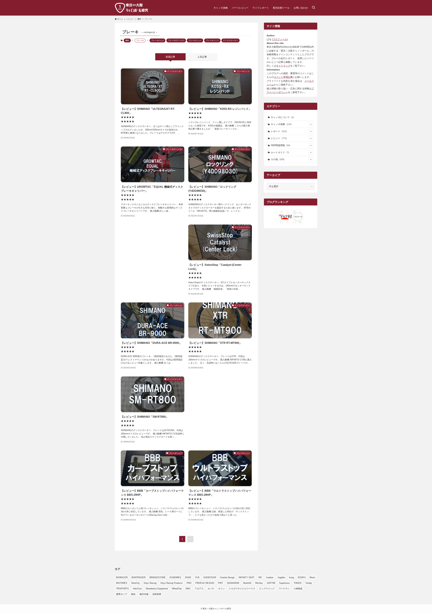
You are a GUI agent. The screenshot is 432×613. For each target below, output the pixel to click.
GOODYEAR (209, 577)
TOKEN (297, 583)
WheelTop (177, 588)
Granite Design (227, 577)
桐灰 (133, 594)
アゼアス (199, 588)
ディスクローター (230, 40)
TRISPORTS (122, 588)
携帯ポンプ (121, 594)
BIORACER (122, 577)
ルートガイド (280, 152)
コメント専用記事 (283, 77)
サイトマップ (283, 65)
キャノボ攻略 (281, 124)
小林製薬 (298, 588)
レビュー (279, 138)
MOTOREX (121, 583)
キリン (221, 588)
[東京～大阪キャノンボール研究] (131, 8)
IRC (260, 577)
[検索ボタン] (313, 8)
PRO (189, 583)
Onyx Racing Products (171, 583)
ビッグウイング (267, 588)
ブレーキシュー (194, 40)
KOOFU (302, 577)
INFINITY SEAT (246, 577)
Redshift (247, 583)
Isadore (269, 577)
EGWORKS (175, 577)
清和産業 (156, 594)
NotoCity (135, 583)
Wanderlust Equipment (157, 588)
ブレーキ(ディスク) (176, 40)
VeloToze (137, 588)
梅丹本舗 (144, 594)
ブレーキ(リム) (157, 40)
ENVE (188, 577)
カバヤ (211, 588)
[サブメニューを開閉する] (310, 124)
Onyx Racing (150, 583)
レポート (279, 131)
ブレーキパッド (212, 40)
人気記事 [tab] (202, 56)
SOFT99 (271, 583)
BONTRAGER (138, 577)
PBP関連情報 (280, 145)
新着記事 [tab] (170, 56)
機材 (127, 40)
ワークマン (284, 588)
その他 (277, 159)
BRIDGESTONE (158, 577)
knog (291, 577)
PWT (220, 583)
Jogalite (281, 577)
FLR (197, 577)
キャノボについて (282, 117)
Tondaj (308, 583)
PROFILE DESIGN (204, 583)
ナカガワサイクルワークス (242, 588)
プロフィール (280, 39)
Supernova (284, 583)
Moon (312, 577)
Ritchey (259, 583)
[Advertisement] (152, 257)
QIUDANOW (233, 583)
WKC (188, 588)
